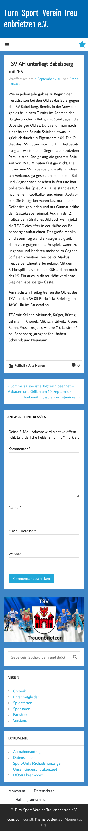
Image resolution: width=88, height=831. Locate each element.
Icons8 (27, 819)
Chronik (19, 690)
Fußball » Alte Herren (30, 365)
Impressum (16, 790)
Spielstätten (22, 702)
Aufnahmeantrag (27, 751)
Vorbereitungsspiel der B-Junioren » (52, 397)
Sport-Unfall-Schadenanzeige (37, 763)
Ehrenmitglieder (26, 696)
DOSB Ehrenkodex (28, 774)
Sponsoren (21, 708)
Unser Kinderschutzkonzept (35, 769)
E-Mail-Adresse (22, 530)
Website (15, 553)
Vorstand (20, 720)
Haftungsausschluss (30, 799)
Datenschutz (23, 757)
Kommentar (19, 448)
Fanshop (20, 714)
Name (15, 507)
